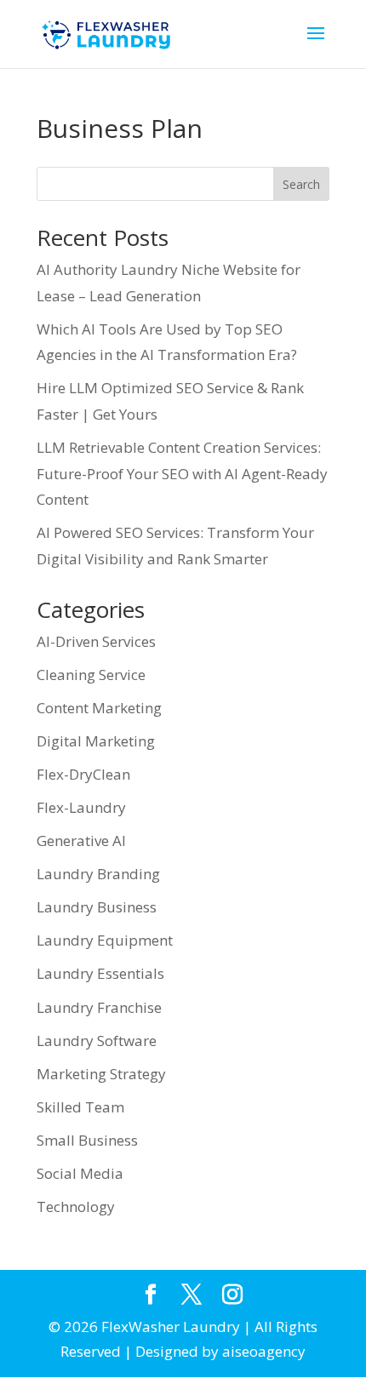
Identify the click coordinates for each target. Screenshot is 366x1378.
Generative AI (81, 840)
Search (301, 184)
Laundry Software (97, 1040)
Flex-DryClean (83, 774)
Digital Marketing (96, 741)
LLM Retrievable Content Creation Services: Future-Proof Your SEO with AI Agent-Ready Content (182, 473)
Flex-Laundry (81, 807)
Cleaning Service (91, 674)
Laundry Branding (98, 873)
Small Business (87, 1140)
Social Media (80, 1173)
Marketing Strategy (101, 1074)
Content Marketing (99, 708)
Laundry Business (97, 907)
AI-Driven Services (96, 641)
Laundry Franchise (99, 1007)
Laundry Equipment (105, 940)
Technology (76, 1206)
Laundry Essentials (100, 973)
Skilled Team (80, 1107)
